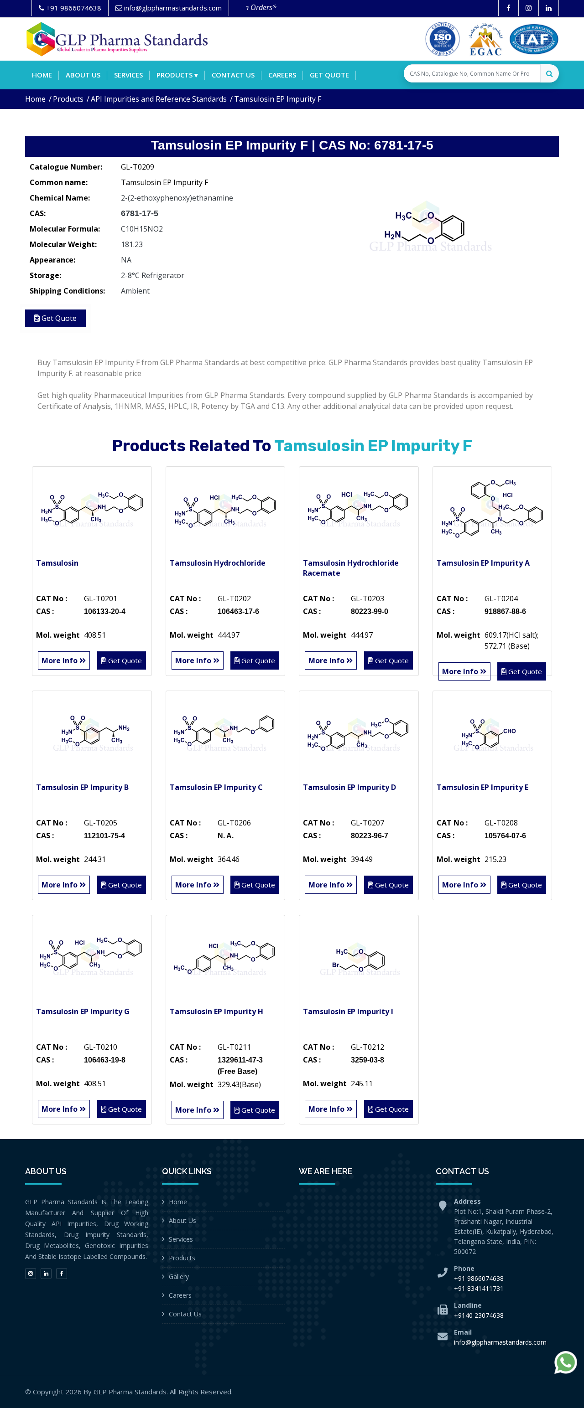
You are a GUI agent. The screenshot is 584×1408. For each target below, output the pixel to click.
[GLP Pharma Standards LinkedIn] (548, 8)
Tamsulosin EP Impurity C (216, 787)
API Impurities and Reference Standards (159, 99)
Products (68, 99)
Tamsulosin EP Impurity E (482, 787)
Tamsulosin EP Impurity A (483, 563)
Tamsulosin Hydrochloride (218, 563)
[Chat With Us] (565, 1362)
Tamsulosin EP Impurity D (349, 787)
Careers (282, 74)
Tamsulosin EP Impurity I (348, 1011)
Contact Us (185, 1314)
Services (128, 74)
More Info (60, 660)
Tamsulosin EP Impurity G (83, 1011)
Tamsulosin (57, 563)
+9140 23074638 (479, 1315)
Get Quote (329, 74)
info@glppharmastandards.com (500, 1342)
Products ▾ (177, 74)
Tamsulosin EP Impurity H (216, 1011)
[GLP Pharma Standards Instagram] (528, 8)
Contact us (233, 74)
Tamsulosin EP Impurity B (82, 787)
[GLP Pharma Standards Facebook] (508, 8)
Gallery (179, 1276)
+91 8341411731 (479, 1288)
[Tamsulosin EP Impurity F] (429, 226)
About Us (182, 1220)
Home (42, 74)
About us (83, 74)
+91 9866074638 (479, 1278)
